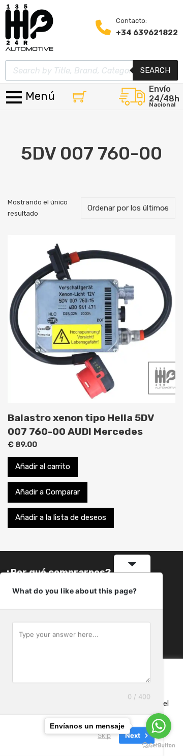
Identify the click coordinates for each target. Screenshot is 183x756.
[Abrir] (31, 97)
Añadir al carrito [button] (42, 466)
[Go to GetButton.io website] (158, 745)
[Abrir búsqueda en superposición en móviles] (91, 70)
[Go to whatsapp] (158, 726)
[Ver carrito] (79, 96)
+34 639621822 (147, 32)
